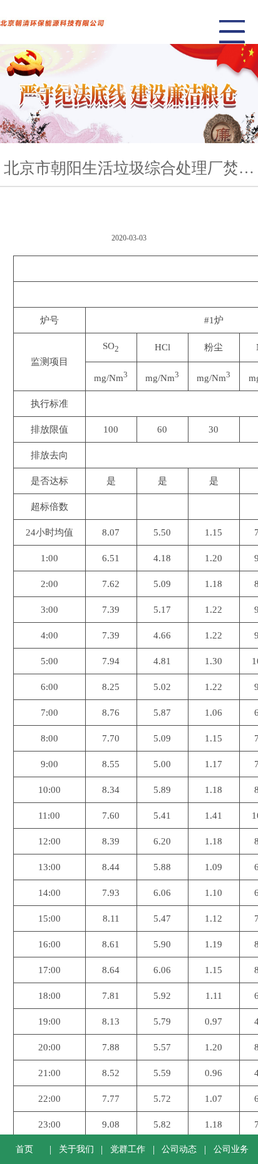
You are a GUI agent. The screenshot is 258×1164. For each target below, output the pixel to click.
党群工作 (127, 1149)
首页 (24, 1149)
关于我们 (76, 1149)
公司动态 (179, 1149)
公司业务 (231, 1149)
